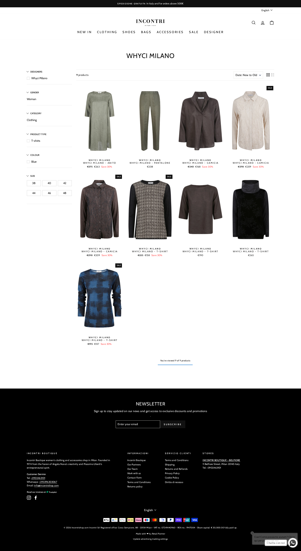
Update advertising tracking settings (150, 539)
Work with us (134, 473)
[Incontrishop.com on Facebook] (36, 498)
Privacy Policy (172, 473)
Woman (31, 99)
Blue (34, 161)
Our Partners (134, 464)
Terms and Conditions (139, 482)
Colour (34, 155)
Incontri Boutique (136, 460)
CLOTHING (107, 32)
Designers (36, 71)
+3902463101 (38, 478)
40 (49, 183)
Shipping (170, 464)
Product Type (38, 134)
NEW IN (84, 32)
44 (33, 193)
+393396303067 (48, 481)
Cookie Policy (172, 477)
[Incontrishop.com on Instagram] (29, 498)
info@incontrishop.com (46, 485)
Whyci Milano (39, 78)
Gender (34, 92)
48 (64, 193)
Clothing (32, 120)
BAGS (146, 32)
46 (49, 193)
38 (34, 183)
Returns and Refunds (176, 469)
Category (35, 113)
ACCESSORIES (170, 32)
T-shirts (35, 140)
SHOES (129, 32)
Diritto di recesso (174, 482)
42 (64, 183)
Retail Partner (158, 533)
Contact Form (134, 477)
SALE (194, 32)
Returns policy (135, 486)
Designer (214, 32)
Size (32, 175)
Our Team (132, 469)
